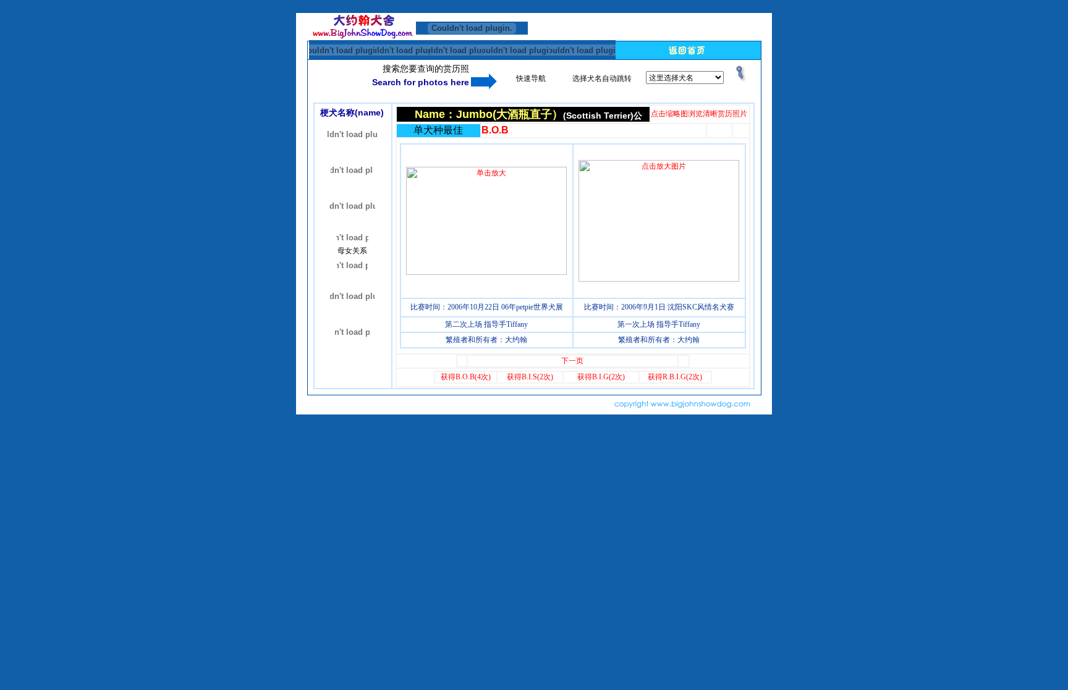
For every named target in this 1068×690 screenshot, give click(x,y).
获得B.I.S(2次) (530, 376)
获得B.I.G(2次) (601, 376)
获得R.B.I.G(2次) (675, 376)
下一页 (572, 360)
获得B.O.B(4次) (466, 376)
